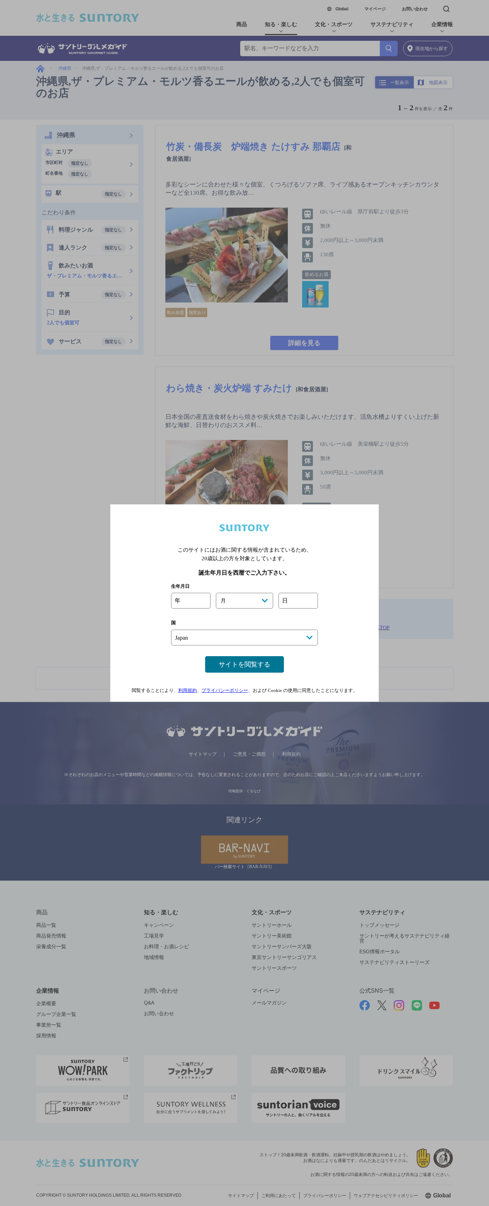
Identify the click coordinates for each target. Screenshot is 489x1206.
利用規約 (187, 690)
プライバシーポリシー (225, 690)
